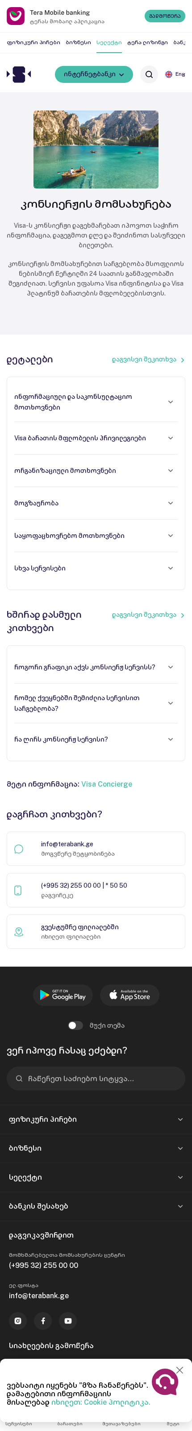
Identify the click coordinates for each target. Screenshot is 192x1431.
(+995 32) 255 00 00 (43, 1265)
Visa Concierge (106, 784)
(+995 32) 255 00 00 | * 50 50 (84, 885)
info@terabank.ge (67, 844)
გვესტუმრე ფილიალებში (80, 927)
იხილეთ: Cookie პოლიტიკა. (100, 1402)
